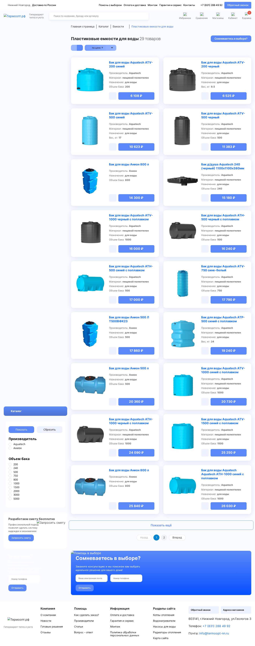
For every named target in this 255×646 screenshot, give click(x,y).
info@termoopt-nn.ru (214, 633)
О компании (48, 615)
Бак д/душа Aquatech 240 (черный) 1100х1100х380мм (222, 166)
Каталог (16, 411)
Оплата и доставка (135, 5)
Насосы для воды (164, 626)
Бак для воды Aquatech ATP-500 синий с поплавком (223, 319)
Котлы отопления (163, 615)
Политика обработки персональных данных (124, 634)
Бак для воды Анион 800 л (129, 164)
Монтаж (153, 5)
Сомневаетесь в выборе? (231, 38)
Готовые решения (52, 626)
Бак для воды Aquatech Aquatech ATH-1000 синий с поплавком (222, 474)
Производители (84, 620)
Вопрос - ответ (83, 632)
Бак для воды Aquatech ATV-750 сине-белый (223, 268)
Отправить (17, 587)
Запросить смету (21, 537)
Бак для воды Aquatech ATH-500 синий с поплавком (131, 268)
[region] (35, 446)
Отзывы (46, 632)
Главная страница (82, 26)
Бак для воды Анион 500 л (129, 368)
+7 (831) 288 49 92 (211, 5)
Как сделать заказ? (86, 615)
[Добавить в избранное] (104, 62)
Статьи (78, 626)
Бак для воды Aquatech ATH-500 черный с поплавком (223, 217)
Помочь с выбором (110, 5)
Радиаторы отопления (167, 632)
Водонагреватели (164, 620)
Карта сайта (160, 638)
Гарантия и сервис (170, 5)
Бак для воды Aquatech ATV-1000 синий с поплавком (223, 370)
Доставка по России (44, 5)
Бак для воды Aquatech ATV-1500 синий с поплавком (223, 421)
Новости (46, 620)
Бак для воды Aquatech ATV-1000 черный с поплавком (131, 217)
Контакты (189, 5)
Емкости (118, 26)
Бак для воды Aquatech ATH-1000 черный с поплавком (131, 421)
